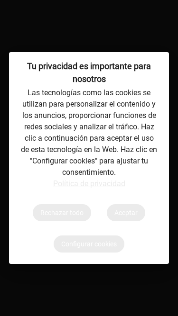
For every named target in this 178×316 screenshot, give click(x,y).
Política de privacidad (89, 183)
